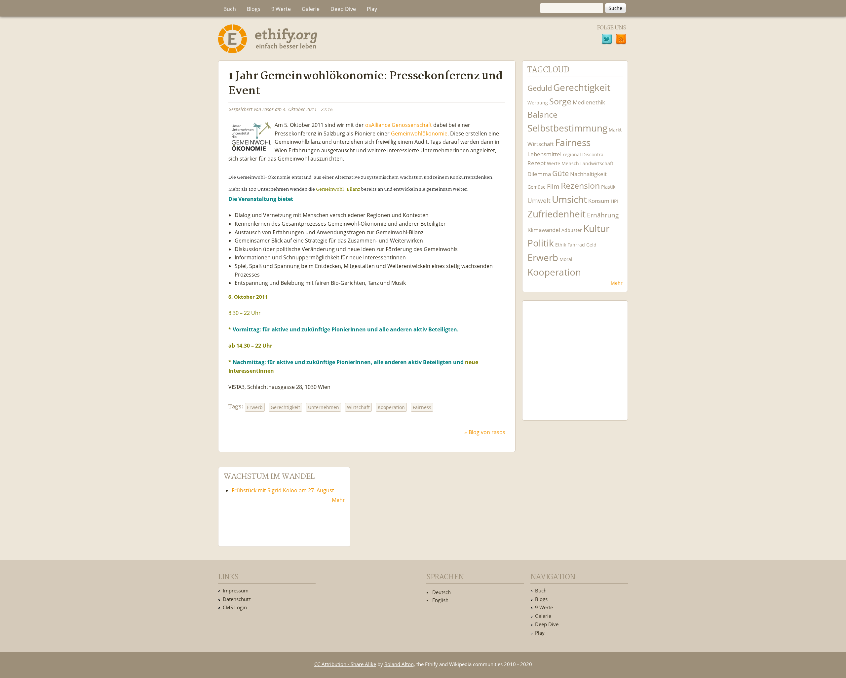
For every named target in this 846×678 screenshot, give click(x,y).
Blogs (253, 9)
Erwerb (255, 407)
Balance (542, 114)
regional (572, 154)
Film (553, 186)
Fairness (422, 407)
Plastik (608, 187)
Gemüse (536, 187)
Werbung (537, 102)
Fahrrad (576, 245)
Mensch (570, 163)
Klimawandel (543, 230)
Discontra (592, 154)
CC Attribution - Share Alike (345, 664)
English (440, 600)
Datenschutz (237, 599)
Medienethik (589, 102)
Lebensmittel (544, 154)
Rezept (536, 163)
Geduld (539, 88)
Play (372, 9)
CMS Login (235, 607)
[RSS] (621, 40)
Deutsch (441, 592)
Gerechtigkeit (285, 407)
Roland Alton (399, 664)
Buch (229, 9)
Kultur (596, 228)
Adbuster (571, 230)
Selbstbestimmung (567, 128)
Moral (565, 259)
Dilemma (539, 174)
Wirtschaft (358, 407)
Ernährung (603, 214)
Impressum (236, 590)
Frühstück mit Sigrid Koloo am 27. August (283, 490)
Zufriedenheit (556, 214)
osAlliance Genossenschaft (398, 125)
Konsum (598, 201)
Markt (615, 130)
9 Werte (281, 9)
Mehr (617, 283)
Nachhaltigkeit (588, 174)
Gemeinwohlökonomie (419, 133)
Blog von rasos (487, 432)
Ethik (560, 245)
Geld (591, 245)
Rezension (580, 185)
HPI (614, 201)
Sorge (560, 101)
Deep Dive (343, 9)
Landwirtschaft (596, 163)
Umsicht (569, 199)
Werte (553, 163)
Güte (560, 173)
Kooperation (391, 407)
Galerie (311, 9)
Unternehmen (323, 407)
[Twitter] (606, 40)
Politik (540, 243)
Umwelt (539, 200)
